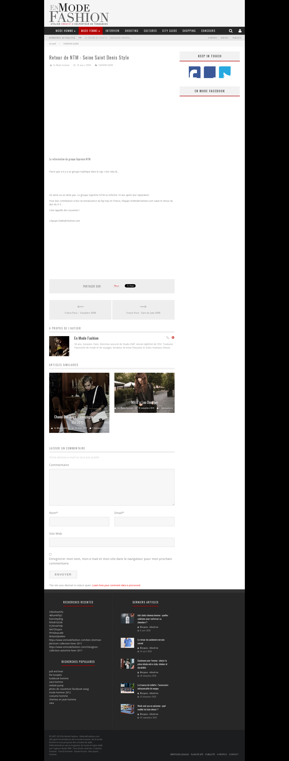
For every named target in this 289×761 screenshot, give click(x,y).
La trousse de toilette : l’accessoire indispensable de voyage (115, 37)
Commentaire (59, 465)
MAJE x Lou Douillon (144, 402)
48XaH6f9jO (55, 615)
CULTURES (150, 31)
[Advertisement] (112, 95)
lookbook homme (59, 678)
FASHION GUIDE (71, 43)
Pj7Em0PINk (56, 625)
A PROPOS (212, 37)
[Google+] (173, 337)
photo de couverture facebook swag (69, 688)
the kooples (55, 674)
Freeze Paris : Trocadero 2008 (80, 312)
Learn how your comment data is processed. (116, 585)
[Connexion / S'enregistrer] (240, 31)
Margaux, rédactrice (149, 627)
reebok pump (56, 685)
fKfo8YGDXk (56, 622)
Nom (53, 513)
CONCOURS (208, 31)
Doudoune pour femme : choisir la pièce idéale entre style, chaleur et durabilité (152, 664)
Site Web (55, 534)
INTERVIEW (113, 31)
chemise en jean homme (62, 699)
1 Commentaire (99, 428)
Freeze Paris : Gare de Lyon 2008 (143, 312)
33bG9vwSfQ (56, 611)
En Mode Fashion (61, 65)
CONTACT (225, 37)
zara (51, 703)
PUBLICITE (237, 37)
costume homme (58, 695)
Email (119, 513)
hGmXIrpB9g (56, 618)
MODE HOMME (64, 31)
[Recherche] (231, 31)
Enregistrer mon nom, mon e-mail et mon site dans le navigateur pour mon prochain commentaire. (110, 561)
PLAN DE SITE (197, 754)
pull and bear (56, 671)
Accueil (52, 43)
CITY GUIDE (169, 31)
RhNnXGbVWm (57, 636)
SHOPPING (189, 31)
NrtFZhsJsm (55, 629)
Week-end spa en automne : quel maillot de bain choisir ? (151, 707)
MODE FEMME (89, 31)
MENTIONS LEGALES (179, 754)
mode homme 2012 (60, 692)
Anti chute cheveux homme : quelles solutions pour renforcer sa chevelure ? (152, 618)
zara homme (56, 681)
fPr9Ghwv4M (56, 632)
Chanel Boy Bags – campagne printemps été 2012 (81, 419)
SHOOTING (131, 31)
